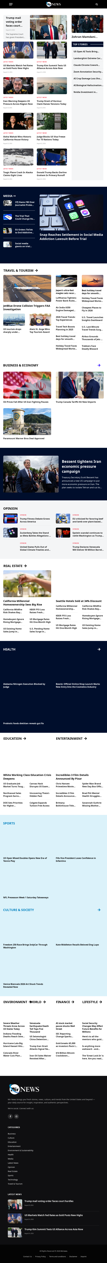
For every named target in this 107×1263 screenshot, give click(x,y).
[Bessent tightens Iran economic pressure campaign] (31, 474)
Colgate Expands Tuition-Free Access (39, 804)
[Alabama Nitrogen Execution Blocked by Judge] (27, 667)
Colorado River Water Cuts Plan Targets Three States (13, 1054)
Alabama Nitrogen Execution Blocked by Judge (24, 685)
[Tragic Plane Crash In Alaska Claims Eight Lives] (18, 157)
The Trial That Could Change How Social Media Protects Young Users (25, 217)
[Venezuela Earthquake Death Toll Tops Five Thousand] (40, 1014)
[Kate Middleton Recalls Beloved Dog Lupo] (80, 927)
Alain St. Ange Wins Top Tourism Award (40, 330)
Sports (10, 1175)
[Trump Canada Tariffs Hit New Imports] (80, 385)
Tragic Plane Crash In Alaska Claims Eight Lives (18, 174)
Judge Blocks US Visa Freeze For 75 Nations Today (51, 138)
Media (10, 1159)
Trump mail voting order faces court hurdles (14, 22)
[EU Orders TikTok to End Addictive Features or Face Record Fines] (7, 230)
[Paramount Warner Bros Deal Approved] (27, 421)
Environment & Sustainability (20, 1150)
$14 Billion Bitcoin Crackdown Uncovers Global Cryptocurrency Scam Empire (65, 1054)
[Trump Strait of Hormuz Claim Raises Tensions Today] (52, 85)
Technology (13, 1179)
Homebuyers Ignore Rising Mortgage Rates (13, 621)
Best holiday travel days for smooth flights (65, 338)
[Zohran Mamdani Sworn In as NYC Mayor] (87, 24)
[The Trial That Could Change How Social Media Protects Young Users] (7, 217)
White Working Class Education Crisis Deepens (27, 776)
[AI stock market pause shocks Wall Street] (67, 1014)
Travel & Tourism (15, 1184)
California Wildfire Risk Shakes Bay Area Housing (12, 611)
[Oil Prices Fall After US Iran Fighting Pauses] (27, 385)
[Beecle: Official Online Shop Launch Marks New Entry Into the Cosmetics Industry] (80, 667)
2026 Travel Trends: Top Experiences (65, 318)
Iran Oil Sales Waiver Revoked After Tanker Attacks (40, 1057)
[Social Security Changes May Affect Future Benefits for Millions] (93, 1014)
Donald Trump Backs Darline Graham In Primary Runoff (52, 174)
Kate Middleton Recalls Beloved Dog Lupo (77, 944)
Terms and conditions (57, 1256)
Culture (11, 1138)
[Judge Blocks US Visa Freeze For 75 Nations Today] (52, 121)
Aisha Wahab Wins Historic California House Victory (17, 138)
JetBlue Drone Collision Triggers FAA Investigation (26, 307)
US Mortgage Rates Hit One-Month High (40, 620)
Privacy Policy (40, 1256)
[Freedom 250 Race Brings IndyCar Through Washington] (27, 927)
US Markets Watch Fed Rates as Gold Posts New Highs (18, 67)
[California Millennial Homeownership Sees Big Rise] (27, 583)
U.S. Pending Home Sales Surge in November (39, 630)
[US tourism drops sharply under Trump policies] (14, 320)
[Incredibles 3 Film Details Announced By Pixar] (80, 757)
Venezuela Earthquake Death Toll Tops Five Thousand (39, 1027)
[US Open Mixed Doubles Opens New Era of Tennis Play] (27, 841)
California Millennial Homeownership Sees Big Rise (22, 602)
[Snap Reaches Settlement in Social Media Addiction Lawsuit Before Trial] (71, 212)
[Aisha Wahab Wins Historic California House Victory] (18, 121)
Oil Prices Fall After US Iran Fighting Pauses (25, 402)
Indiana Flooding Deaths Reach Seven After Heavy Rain (13, 1035)
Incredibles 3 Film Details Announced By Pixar (72, 776)
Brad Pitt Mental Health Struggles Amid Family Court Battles (92, 795)
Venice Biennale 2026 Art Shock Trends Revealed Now (23, 985)
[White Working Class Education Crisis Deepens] (27, 757)
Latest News (8, 62)
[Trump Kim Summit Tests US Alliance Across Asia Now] (52, 50)
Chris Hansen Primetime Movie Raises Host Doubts (66, 785)
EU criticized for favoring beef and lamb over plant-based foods (88, 520)
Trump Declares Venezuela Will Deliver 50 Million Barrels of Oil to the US (88, 548)
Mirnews (64, 1251)
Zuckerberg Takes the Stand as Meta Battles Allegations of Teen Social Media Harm (35, 534)
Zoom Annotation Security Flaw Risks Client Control (87, 71)
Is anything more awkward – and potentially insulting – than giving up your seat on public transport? (93, 1048)
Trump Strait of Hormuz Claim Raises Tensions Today (51, 102)
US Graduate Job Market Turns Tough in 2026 (13, 785)
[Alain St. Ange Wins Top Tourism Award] (40, 320)
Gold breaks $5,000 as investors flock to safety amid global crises (66, 1045)
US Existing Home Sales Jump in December (12, 630)
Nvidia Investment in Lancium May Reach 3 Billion (85, 92)
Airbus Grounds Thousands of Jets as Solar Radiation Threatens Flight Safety (92, 338)
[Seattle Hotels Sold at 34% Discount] (80, 583)
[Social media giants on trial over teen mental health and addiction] (7, 244)
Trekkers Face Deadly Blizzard (90, 347)
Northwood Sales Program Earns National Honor (12, 795)
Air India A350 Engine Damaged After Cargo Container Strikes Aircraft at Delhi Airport (65, 309)
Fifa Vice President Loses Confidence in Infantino (76, 859)
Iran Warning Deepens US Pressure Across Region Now (18, 102)
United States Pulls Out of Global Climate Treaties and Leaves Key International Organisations (34, 548)
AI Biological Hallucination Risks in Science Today (88, 85)
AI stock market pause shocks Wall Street (65, 1026)
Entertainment (14, 1146)
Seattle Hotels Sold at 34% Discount (79, 601)
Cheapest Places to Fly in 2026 (91, 309)
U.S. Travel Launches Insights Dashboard (92, 319)
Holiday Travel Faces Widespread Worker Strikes (66, 347)
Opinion (23, 515)
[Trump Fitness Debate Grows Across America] (10, 518)
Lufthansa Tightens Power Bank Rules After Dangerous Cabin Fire (66, 299)
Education (12, 1142)
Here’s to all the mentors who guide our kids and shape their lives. (92, 1038)
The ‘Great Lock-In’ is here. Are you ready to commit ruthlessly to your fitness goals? (93, 1057)
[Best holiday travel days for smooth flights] (92, 281)
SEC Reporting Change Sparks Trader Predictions (65, 1035)
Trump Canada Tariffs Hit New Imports (76, 402)
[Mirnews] (53, 4)
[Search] (96, 4)
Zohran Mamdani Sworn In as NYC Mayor (87, 37)
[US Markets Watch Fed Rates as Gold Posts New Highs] (18, 50)
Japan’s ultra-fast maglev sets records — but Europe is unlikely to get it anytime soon (66, 292)
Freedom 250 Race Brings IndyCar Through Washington (25, 946)
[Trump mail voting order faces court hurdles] (48, 27)
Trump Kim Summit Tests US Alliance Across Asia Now (51, 67)
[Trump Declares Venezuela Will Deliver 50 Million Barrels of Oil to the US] (63, 547)
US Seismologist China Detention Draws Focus (38, 1038)
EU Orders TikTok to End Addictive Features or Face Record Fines (24, 231)
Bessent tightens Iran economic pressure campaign (81, 466)
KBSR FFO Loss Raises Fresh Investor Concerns (39, 611)
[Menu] (11, 4)
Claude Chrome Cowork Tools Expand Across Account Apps (86, 65)
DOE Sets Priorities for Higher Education (13, 804)
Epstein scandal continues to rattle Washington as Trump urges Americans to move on (88, 534)
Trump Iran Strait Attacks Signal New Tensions (40, 1048)
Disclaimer (73, 1256)
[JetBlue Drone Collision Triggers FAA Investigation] (27, 288)
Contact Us (27, 1256)
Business (12, 1133)
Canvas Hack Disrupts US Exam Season (39, 785)
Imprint (84, 1256)
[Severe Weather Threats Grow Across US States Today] (14, 1014)
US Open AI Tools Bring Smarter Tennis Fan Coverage (85, 51)
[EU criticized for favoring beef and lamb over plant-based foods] (63, 518)
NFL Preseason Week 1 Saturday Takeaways (25, 897)
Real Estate (12, 1171)
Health (11, 1154)
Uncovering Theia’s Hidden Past (39, 794)
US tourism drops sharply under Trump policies (12, 331)
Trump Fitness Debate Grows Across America (35, 520)
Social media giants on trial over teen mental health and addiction (24, 245)
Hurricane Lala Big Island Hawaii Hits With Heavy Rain (13, 1045)
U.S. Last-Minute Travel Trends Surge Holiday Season (92, 328)
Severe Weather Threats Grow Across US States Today (14, 1026)
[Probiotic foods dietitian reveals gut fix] (27, 706)
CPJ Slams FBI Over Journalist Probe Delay (25, 204)
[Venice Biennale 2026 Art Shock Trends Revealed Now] (27, 967)
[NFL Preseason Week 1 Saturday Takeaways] (27, 880)
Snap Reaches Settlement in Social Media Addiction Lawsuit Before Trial (71, 237)
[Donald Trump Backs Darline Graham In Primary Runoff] (52, 157)
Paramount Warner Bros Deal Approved (23, 438)
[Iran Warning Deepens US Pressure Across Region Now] (18, 85)
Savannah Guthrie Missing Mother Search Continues (91, 804)
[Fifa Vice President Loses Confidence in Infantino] (80, 841)
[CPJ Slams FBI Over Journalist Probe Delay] (7, 203)
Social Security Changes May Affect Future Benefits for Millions (92, 1027)
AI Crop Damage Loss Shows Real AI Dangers (88, 78)
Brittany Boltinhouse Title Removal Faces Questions (65, 804)
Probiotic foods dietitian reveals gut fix (23, 723)
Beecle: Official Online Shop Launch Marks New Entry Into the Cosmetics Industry (78, 685)
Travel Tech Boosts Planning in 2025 (65, 328)
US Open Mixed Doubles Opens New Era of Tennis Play (25, 859)
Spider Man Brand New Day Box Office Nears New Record (92, 785)
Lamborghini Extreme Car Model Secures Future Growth (87, 58)
